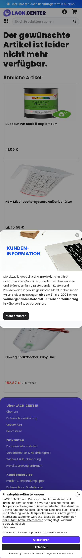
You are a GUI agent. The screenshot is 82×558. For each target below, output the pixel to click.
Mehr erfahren (16, 316)
